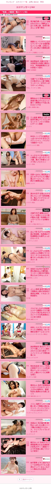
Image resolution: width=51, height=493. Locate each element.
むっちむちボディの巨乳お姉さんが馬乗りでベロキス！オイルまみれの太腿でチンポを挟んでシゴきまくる (40, 255)
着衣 (33, 164)
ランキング (10, 2)
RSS (42, 2)
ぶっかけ (35, 240)
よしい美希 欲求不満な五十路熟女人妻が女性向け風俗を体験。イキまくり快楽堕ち (40, 292)
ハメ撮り (29, 107)
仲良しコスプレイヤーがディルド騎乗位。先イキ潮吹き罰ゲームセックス (40, 329)
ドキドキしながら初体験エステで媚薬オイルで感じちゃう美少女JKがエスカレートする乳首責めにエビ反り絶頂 (40, 312)
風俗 (27, 290)
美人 (27, 24)
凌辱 (27, 445)
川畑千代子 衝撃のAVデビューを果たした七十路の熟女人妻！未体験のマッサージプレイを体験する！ (40, 217)
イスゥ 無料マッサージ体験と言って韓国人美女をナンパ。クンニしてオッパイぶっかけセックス (40, 407)
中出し (28, 88)
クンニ (28, 357)
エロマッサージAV (25, 7)
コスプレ (40, 334)
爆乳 (27, 21)
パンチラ (40, 52)
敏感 (32, 396)
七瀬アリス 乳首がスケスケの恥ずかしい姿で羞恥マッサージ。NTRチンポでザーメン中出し (40, 82)
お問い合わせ (34, 2)
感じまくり (37, 396)
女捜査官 (33, 70)
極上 (38, 107)
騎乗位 (36, 52)
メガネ (28, 396)
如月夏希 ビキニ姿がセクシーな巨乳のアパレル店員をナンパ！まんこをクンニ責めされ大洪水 (40, 466)
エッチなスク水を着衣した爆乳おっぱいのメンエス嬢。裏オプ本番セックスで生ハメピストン (40, 158)
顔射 (27, 119)
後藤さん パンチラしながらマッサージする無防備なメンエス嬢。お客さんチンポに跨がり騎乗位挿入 (40, 46)
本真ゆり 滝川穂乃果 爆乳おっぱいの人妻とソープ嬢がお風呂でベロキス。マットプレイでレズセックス (40, 427)
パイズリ (29, 145)
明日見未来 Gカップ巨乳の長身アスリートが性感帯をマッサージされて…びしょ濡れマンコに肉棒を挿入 (40, 370)
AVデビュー (40, 224)
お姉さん (29, 262)
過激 (38, 145)
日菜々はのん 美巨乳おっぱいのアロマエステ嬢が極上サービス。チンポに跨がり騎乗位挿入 (40, 178)
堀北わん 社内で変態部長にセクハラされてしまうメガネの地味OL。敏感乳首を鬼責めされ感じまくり (40, 389)
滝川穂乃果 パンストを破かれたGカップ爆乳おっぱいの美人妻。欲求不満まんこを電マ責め (40, 24)
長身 (35, 377)
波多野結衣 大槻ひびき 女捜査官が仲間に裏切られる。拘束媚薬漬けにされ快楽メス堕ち (40, 64)
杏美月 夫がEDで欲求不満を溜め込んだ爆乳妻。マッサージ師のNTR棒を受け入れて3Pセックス (40, 272)
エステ (34, 145)
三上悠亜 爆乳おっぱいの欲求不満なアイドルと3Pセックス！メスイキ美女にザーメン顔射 (40, 121)
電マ (27, 22)
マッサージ (29, 52)
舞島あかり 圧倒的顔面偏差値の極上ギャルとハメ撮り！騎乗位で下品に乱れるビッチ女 (40, 101)
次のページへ (27, 479)
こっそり (35, 278)
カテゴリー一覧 (21, 2)
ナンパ (40, 412)
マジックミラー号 (31, 334)
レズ (32, 357)
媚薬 (27, 61)
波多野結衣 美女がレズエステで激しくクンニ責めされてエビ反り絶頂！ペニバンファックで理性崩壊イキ (40, 351)
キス (33, 262)
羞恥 (39, 88)
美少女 (28, 319)
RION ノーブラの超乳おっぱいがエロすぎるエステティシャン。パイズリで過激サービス (40, 139)
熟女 (33, 202)
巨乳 (27, 174)
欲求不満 (29, 278)
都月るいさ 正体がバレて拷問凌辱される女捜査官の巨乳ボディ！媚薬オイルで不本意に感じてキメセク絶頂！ (40, 446)
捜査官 (28, 70)
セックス (29, 126)
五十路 (28, 298)
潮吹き (45, 334)
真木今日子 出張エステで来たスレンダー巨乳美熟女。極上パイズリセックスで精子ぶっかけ (40, 197)
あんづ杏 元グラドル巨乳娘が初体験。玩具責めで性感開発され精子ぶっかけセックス (40, 235)
